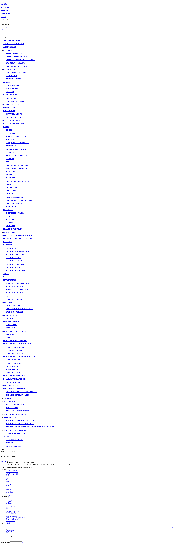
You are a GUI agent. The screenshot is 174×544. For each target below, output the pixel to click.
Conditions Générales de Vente (12, 524)
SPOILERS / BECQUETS (12, 519)
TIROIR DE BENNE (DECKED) (13, 511)
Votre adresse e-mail (5, 542)
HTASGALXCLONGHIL (12, 470)
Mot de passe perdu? (5, 27)
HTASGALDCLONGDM (12, 474)
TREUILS (8, 522)
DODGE (8, 505)
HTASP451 (8, 494)
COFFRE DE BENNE (11, 513)
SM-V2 (7, 478)
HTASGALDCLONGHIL (12, 472)
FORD (7, 508)
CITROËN (8, 501)
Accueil (3, 36)
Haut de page (3, 461)
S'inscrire (2, 34)
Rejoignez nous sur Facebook (10, 531)
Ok (172, 527)
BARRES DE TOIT (10, 512)
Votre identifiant (4, 22)
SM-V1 (7, 476)
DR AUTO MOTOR (10, 506)
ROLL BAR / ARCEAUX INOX (13, 518)
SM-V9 (7, 475)
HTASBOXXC (9, 495)
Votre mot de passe (5, 24)
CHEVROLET (9, 500)
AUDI (7, 497)
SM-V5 (7, 481)
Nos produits (7, 36)
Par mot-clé (3, 453)
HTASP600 (8, 486)
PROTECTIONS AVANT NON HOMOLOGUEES (17, 517)
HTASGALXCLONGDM (12, 473)
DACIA (8, 502)
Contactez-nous (9, 528)
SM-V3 (7, 479)
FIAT (7, 507)
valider (2, 29)
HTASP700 (8, 488)
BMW (7, 499)
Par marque (3, 456)
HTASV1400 (9, 484)
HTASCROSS (9, 491)
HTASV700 (8, 490)
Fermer (2, 539)
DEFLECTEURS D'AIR (11, 516)
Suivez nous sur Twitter (9, 533)
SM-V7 (7, 480)
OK (23, 542)
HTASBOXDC (9, 492)
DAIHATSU (9, 503)
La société (8, 523)
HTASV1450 (9, 485)
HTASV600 (8, 489)
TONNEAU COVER (10, 521)
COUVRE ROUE (10, 514)
